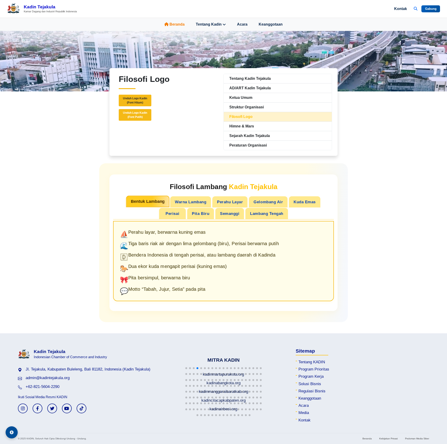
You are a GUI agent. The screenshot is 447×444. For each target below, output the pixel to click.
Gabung (431, 8)
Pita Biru (200, 213)
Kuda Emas (305, 202)
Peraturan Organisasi (248, 145)
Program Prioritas (313, 369)
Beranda (177, 24)
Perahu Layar (230, 202)
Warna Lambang (190, 202)
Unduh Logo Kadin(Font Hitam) (135, 100)
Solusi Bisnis (309, 384)
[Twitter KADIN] (52, 408)
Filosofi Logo (241, 117)
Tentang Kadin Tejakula (250, 78)
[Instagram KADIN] (23, 408)
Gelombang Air (268, 202)
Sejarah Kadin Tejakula (249, 136)
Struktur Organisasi (246, 107)
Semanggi (229, 213)
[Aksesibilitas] (12, 432)
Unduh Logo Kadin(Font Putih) (135, 115)
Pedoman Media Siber (417, 438)
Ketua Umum (240, 98)
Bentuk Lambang (148, 201)
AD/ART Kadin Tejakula (250, 88)
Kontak (400, 9)
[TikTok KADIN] (81, 408)
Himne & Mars (241, 126)
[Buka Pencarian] (415, 9)
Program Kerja (311, 376)
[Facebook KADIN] (37, 408)
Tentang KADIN (311, 362)
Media (303, 413)
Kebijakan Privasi (388, 438)
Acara (242, 24)
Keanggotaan (271, 24)
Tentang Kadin (209, 24)
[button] (186, 368)
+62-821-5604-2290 (42, 386)
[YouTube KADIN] (67, 408)
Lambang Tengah (266, 213)
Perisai (172, 213)
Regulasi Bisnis (311, 391)
